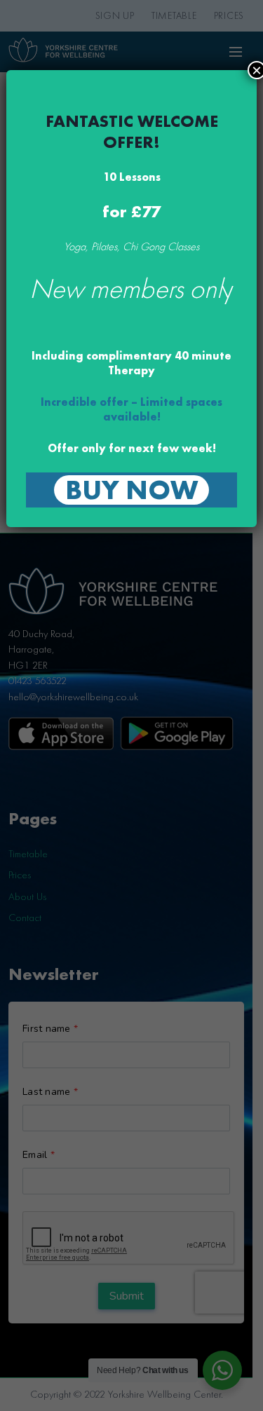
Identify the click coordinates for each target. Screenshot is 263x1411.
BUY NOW (131, 490)
